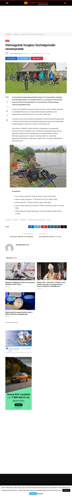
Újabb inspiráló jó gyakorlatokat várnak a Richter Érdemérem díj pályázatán (18, 313)
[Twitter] (7, 106)
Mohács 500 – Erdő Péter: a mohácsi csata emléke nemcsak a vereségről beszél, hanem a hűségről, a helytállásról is (51, 284)
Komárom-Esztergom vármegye (36, 219)
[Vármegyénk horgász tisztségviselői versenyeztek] (36, 77)
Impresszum (35, 491)
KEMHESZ (23, 219)
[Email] (7, 120)
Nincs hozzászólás (37, 53)
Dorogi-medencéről (18, 491)
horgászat (15, 219)
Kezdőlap (16, 34)
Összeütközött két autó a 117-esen (50, 236)
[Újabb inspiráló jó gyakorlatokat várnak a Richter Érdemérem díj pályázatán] (20, 301)
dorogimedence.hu (16, 53)
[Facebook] (7, 102)
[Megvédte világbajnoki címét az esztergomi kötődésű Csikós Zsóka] (20, 271)
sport (48, 219)
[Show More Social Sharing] (45, 58)
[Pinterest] (7, 115)
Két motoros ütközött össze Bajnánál (21, 236)
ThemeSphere (43, 488)
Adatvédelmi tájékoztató (54, 491)
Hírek (7, 40)
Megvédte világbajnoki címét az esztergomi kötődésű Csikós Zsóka (20, 283)
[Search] (65, 3)
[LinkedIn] (7, 111)
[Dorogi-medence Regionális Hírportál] (36, 3)
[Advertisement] (36, 19)
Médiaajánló (43, 491)
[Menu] (7, 3)
